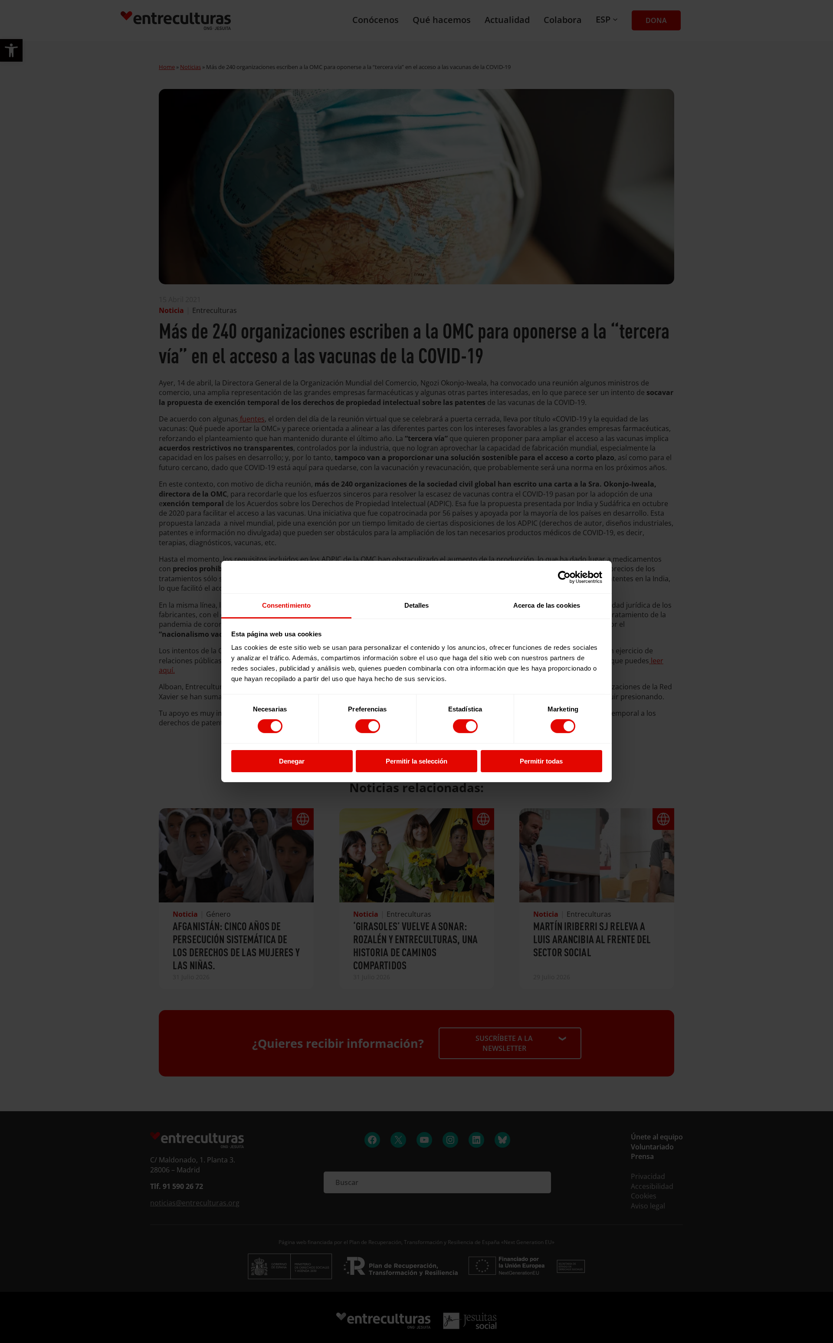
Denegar (292, 761)
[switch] (367, 726)
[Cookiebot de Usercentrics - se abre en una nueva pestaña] (564, 576)
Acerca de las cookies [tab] (546, 605)
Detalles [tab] (416, 605)
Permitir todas (541, 761)
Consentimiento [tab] (286, 605)
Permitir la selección (416, 761)
